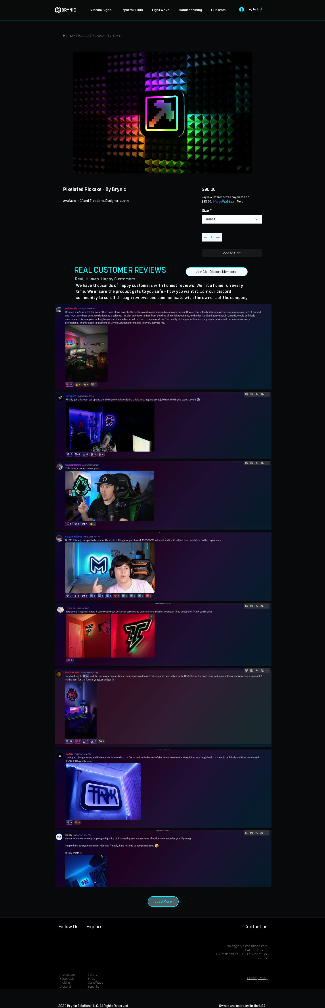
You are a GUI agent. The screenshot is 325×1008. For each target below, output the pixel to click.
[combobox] (232, 219)
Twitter (65, 982)
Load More (163, 902)
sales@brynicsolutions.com (247, 946)
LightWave (95, 982)
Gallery (93, 974)
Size (207, 211)
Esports (93, 986)
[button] (259, 9)
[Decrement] (205, 237)
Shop (91, 978)
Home (68, 35)
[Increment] (218, 237)
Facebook (67, 978)
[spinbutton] (211, 237)
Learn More (236, 201)
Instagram (67, 974)
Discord (65, 986)
